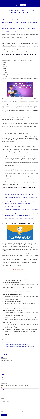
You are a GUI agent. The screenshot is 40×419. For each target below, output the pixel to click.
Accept (23, 5)
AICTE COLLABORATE (18, 344)
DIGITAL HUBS (32, 346)
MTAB (29, 344)
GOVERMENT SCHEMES (22, 346)
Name (2, 408)
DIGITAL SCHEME (24, 344)
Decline (17, 5)
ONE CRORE (11, 344)
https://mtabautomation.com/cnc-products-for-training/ (23, 268)
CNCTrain (7, 344)
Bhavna (25, 15)
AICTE (28, 346)
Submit (4, 415)
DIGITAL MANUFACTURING (10, 346)
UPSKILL (16, 346)
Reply (2, 364)
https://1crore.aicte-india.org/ (18, 269)
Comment (2, 398)
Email (21, 408)
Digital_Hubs (8, 342)
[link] (20, 82)
